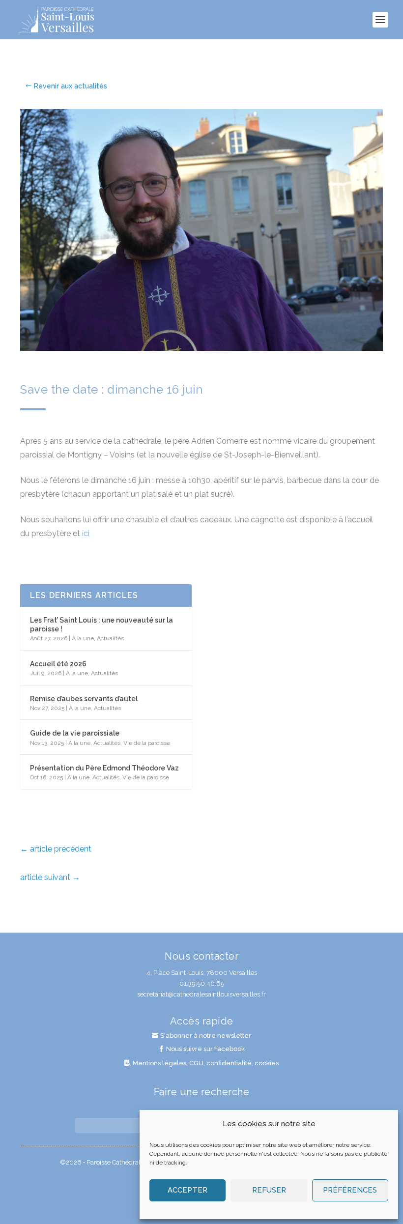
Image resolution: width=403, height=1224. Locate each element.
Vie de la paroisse (146, 743)
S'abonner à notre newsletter (205, 1035)
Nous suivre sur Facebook (205, 1049)
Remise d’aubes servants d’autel (84, 699)
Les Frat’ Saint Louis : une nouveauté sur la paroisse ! (101, 624)
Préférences (350, 1190)
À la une (83, 638)
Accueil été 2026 (58, 664)
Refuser (269, 1190)
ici (85, 533)
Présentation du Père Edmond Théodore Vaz (104, 768)
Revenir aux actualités (70, 86)
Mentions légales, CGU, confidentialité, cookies (206, 1063)
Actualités (110, 638)
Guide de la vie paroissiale (74, 733)
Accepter (187, 1190)
